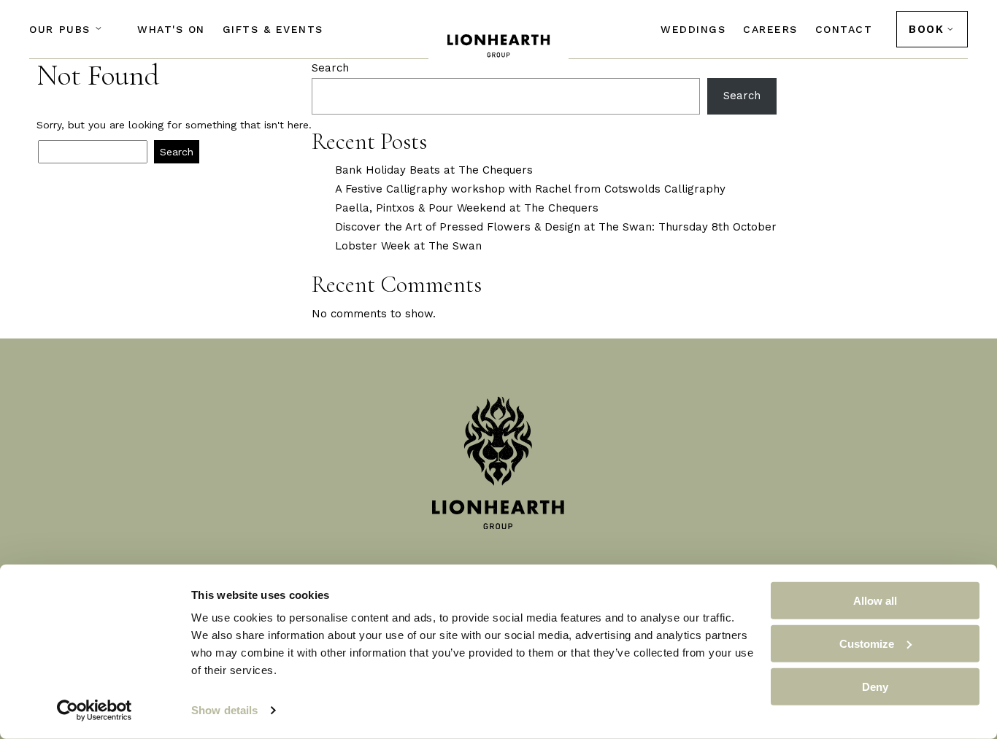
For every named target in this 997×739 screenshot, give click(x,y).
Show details (224, 710)
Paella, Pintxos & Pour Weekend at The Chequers (466, 207)
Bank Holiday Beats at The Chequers (434, 170)
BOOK (926, 29)
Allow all (875, 601)
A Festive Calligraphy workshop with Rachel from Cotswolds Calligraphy (530, 189)
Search (330, 67)
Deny (875, 686)
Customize (866, 644)
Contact (844, 29)
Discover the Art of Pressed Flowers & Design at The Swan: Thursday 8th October (556, 226)
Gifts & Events (273, 29)
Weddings (693, 29)
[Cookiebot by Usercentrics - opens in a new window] (94, 710)
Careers (770, 29)
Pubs (60, 29)
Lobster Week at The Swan (408, 245)
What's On (171, 29)
